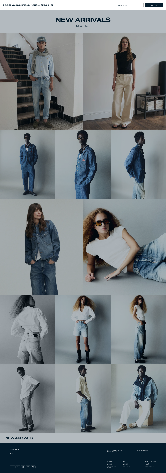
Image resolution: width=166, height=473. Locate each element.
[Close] (83, 236)
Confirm (154, 5)
